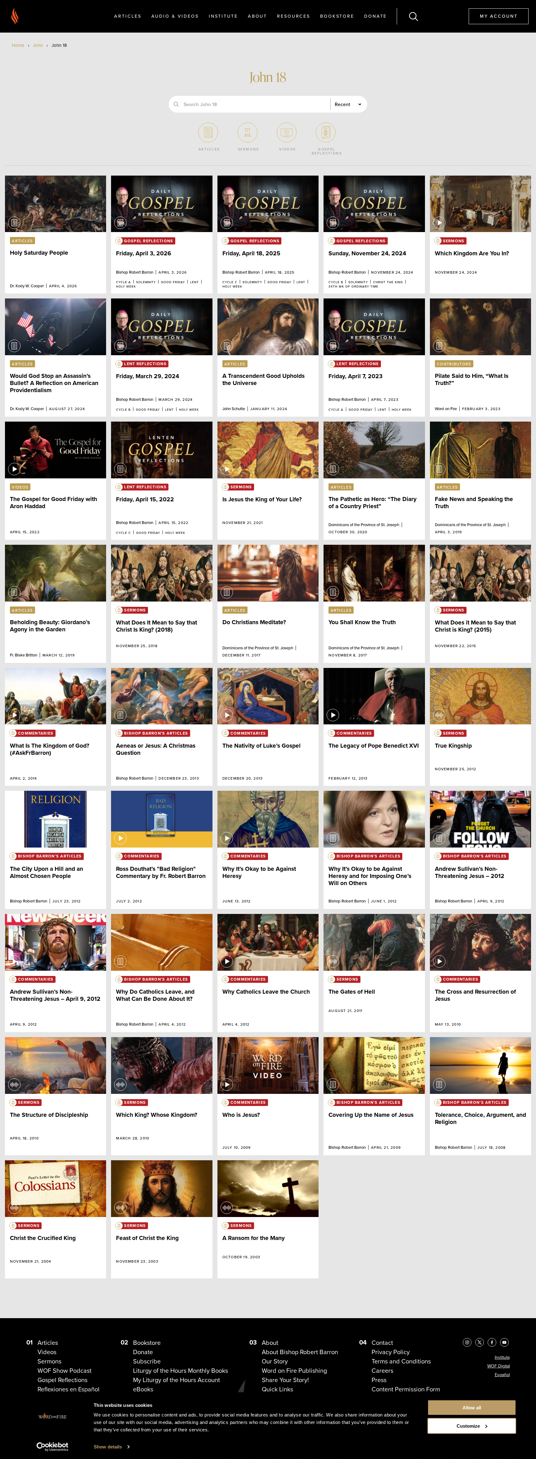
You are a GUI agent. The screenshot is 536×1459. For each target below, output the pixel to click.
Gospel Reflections (62, 1379)
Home (18, 45)
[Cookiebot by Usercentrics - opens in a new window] (52, 1447)
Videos (47, 1351)
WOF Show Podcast (65, 1370)
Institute (223, 16)
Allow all (471, 1407)
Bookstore (337, 16)
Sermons (49, 1361)
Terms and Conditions (401, 1361)
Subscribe (147, 1361)
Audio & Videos (175, 16)
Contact (382, 1342)
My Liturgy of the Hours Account (176, 1379)
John (38, 45)
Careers (382, 1370)
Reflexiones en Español (69, 1389)
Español (502, 1375)
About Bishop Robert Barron (300, 1351)
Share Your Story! (285, 1379)
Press (379, 1379)
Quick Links (277, 1389)
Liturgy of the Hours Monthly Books (180, 1370)
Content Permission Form (406, 1389)
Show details (108, 1446)
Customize (468, 1426)
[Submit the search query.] (176, 104)
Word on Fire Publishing (294, 1370)
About (257, 16)
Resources (293, 16)
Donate (375, 16)
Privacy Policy (391, 1351)
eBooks (143, 1389)
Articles (127, 16)
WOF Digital (498, 1366)
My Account (499, 16)
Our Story (275, 1361)
